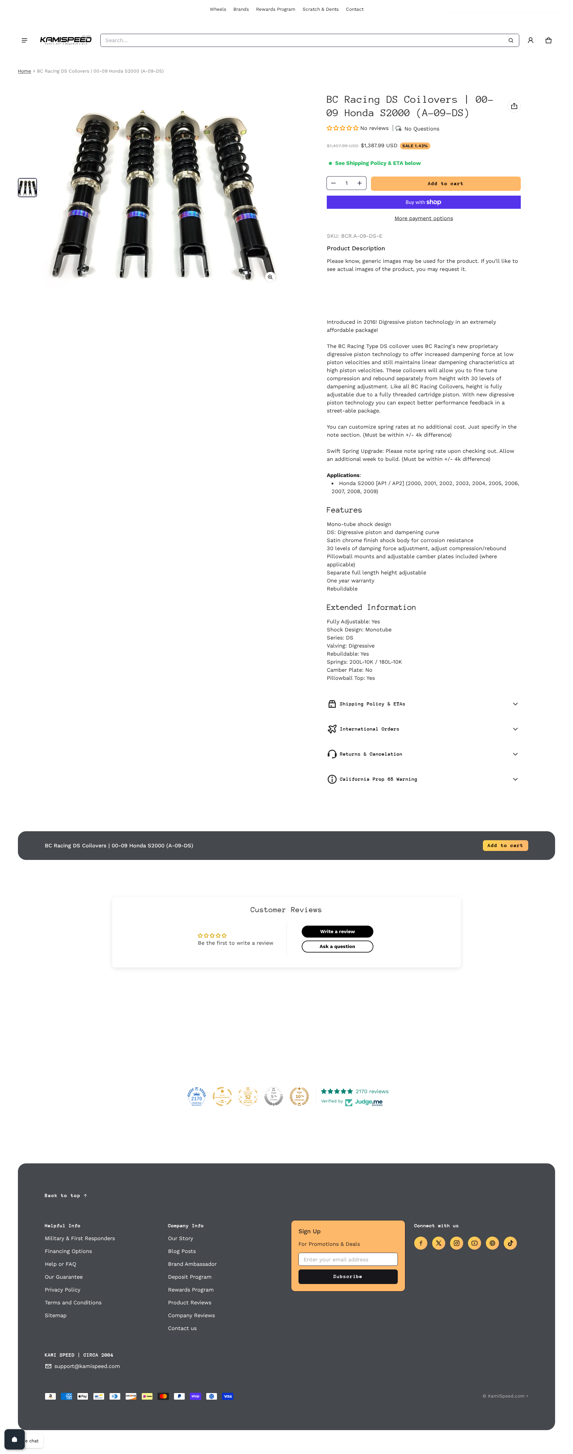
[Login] (530, 40)
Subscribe (348, 1276)
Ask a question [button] (337, 946)
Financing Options (68, 1251)
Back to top (63, 1195)
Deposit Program (190, 1277)
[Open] (14, 1439)
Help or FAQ (60, 1264)
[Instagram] (456, 1243)
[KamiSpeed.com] (66, 40)
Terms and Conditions (73, 1302)
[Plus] (359, 183)
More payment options (424, 218)
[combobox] (309, 40)
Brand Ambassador (192, 1264)
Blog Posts (182, 1251)
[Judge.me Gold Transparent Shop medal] (222, 1096)
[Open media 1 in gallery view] (27, 187)
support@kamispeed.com (87, 1366)
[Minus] (333, 183)
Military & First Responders (80, 1238)
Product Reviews (189, 1302)
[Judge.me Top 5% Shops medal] (273, 1096)
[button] (548, 40)
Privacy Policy (62, 1289)
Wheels (218, 9)
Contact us (182, 1328)
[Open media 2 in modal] (162, 190)
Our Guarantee (64, 1277)
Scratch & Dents (321, 9)
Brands (241, 9)
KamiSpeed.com (506, 1396)
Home (24, 71)
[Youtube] (474, 1243)
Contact (354, 9)
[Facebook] (420, 1243)
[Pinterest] (492, 1243)
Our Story (180, 1238)
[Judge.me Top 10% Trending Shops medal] (299, 1096)
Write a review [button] (337, 931)
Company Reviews (191, 1315)
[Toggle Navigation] (24, 40)
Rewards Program (275, 9)
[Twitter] (438, 1243)
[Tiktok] (510, 1243)
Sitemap (56, 1315)
